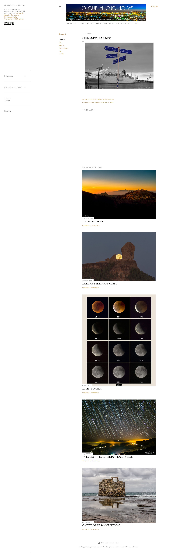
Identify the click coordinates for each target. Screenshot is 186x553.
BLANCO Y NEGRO (94, 24)
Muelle (61, 54)
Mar (60, 51)
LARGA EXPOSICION (111, 24)
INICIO (69, 24)
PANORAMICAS (126, 24)
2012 (60, 43)
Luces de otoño (93, 221)
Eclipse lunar (92, 388)
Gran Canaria (63, 48)
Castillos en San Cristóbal (101, 525)
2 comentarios (95, 461)
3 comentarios (95, 225)
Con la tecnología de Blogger (110, 543)
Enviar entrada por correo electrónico (102, 99)
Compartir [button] (62, 34)
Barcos (61, 45)
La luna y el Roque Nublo (99, 283)
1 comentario (95, 287)
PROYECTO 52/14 (79, 24)
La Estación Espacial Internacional (107, 457)
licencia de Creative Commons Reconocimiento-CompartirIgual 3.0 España (14, 16)
